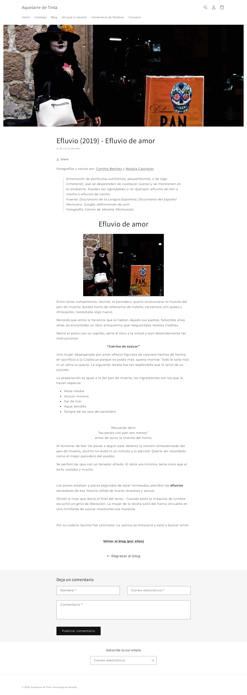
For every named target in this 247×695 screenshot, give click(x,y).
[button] (205, 7)
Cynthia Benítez (109, 168)
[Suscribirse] (153, 660)
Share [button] (64, 159)
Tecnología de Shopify (64, 687)
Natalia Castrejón (140, 168)
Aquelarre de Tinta (41, 687)
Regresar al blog (125, 556)
